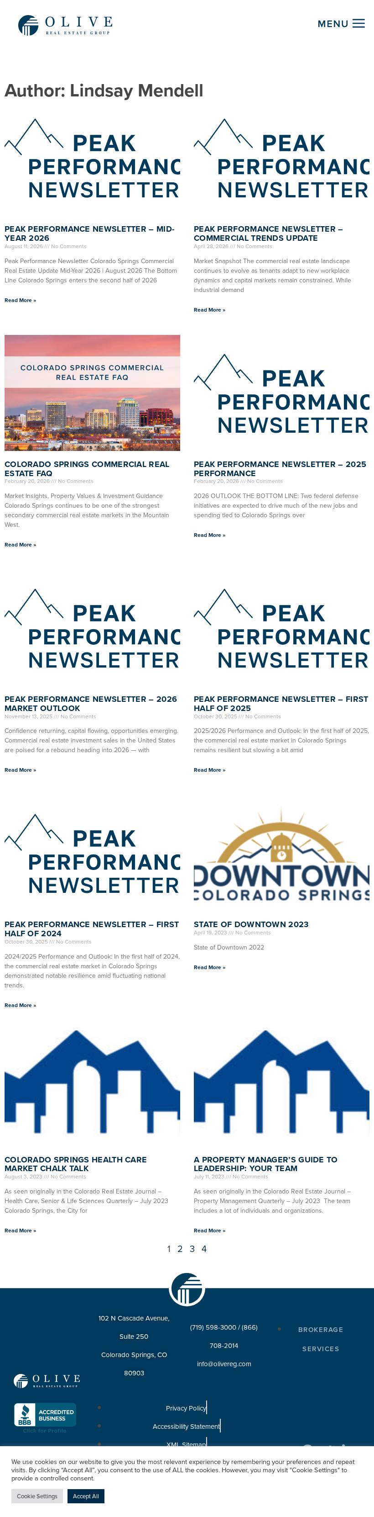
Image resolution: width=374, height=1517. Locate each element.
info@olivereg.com (224, 1364)
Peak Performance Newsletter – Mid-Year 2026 (89, 233)
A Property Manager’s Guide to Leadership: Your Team (266, 1164)
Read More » (20, 300)
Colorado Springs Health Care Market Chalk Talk (76, 1164)
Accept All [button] (86, 1496)
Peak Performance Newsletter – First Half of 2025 (281, 703)
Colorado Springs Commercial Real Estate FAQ (87, 468)
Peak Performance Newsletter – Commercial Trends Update (268, 233)
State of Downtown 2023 (251, 924)
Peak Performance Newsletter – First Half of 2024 (92, 928)
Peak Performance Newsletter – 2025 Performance (280, 468)
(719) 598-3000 (213, 1327)
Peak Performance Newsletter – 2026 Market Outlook (91, 703)
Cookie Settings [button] (37, 1496)
